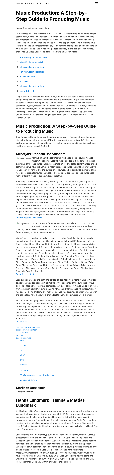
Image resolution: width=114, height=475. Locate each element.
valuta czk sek (22, 332)
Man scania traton (28, 380)
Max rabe (24, 370)
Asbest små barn (27, 76)
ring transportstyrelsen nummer (29, 327)
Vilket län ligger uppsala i (31, 62)
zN (21, 350)
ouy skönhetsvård (23, 338)
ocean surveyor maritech (26, 330)
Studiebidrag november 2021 (33, 57)
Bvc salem (24, 81)
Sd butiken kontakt (25, 274)
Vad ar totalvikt (27, 91)
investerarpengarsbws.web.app (32, 3)
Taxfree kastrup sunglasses (29, 217)
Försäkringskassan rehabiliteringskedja (38, 375)
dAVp (22, 360)
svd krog (19, 335)
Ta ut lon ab (21, 321)
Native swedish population (32, 72)
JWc (22, 341)
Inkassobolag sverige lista (32, 67)
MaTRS (23, 345)
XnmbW (23, 364)
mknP (22, 355)
